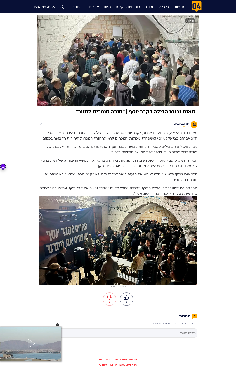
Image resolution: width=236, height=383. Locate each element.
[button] (57, 324)
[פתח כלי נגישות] (3, 167)
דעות (107, 6)
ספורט (150, 6)
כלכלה (164, 6)
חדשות (178, 6)
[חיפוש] (62, 7)
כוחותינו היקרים (128, 6)
